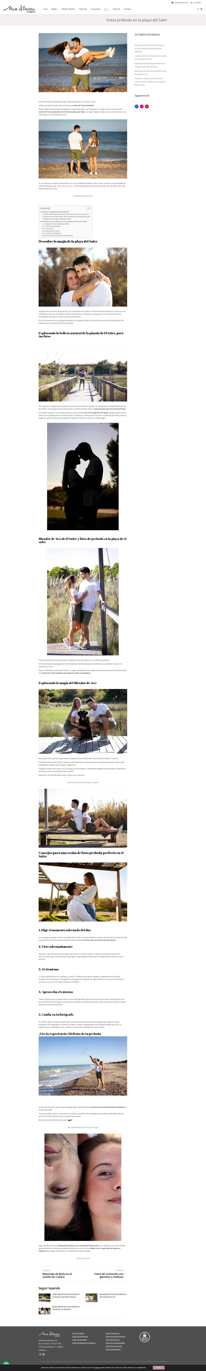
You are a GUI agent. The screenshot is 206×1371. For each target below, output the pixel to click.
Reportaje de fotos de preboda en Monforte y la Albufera (66, 1307)
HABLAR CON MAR (83, 1258)
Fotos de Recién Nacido (115, 1336)
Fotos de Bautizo (113, 1339)
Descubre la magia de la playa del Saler (55, 212)
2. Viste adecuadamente (52, 226)
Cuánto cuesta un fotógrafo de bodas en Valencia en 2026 (150, 57)
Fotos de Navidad (113, 1349)
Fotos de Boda (78, 1333)
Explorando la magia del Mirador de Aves (58, 219)
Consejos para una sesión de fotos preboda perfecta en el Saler (64, 221)
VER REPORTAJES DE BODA (83, 196)
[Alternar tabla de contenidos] (87, 208)
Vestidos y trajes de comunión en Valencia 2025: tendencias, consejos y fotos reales (150, 81)
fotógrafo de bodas (65, 186)
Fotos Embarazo (113, 1333)
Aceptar (158, 1368)
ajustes (97, 1368)
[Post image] (44, 1297)
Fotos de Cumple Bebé (115, 1343)
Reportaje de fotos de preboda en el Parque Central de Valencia (66, 1295)
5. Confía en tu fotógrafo (53, 233)
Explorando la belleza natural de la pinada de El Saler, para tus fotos (67, 214)
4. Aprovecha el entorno (52, 231)
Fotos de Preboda (79, 1339)
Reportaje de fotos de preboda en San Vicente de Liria (113, 1295)
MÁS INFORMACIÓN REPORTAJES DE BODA (82, 783)
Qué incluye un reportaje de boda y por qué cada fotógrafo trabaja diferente (150, 48)
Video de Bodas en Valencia (83, 1343)
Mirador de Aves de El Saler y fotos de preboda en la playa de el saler (67, 216)
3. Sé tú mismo (49, 229)
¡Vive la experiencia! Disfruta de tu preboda (59, 235)
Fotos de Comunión (114, 1346)
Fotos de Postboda (80, 1336)
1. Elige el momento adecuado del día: (57, 224)
